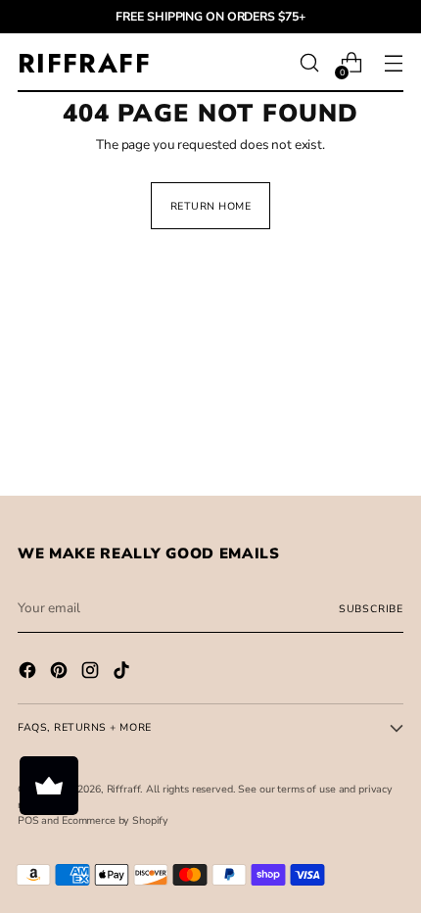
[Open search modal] (309, 63)
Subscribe (371, 608)
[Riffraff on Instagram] (92, 673)
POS (28, 820)
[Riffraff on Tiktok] (123, 673)
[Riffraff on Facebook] (29, 673)
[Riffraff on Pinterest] (60, 673)
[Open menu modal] (393, 63)
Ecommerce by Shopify (115, 820)
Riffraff (124, 789)
